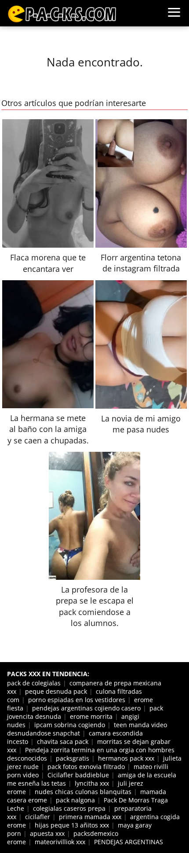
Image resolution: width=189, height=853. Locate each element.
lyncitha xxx (92, 783)
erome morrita (91, 716)
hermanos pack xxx (126, 758)
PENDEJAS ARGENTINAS (128, 842)
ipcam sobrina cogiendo (69, 725)
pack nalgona (75, 800)
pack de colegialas (34, 683)
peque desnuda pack (56, 691)
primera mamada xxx (90, 817)
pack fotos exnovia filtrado (86, 766)
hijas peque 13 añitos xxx (72, 825)
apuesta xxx (47, 833)
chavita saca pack (62, 741)
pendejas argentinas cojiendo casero (86, 708)
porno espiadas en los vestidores (76, 700)
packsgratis (72, 758)
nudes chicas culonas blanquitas (83, 791)
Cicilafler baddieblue (78, 775)
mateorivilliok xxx (60, 842)
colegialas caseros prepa (69, 808)
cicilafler (37, 817)
